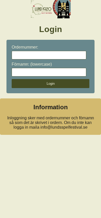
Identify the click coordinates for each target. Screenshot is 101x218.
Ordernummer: (25, 47)
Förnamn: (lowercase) (32, 64)
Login (51, 83)
